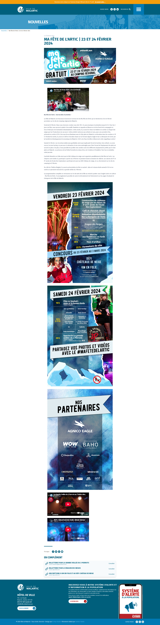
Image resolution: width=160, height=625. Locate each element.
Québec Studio (79, 621)
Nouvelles (4, 30)
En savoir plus (100, 2)
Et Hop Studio (56, 621)
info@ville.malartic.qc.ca (24, 604)
